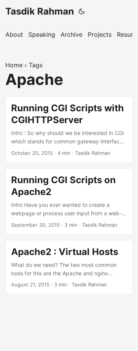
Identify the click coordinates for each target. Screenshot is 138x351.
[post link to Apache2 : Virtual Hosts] (69, 267)
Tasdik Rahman (39, 11)
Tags (36, 65)
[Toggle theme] (81, 11)
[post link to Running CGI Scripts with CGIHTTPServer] (69, 129)
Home (14, 65)
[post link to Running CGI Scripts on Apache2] (69, 201)
